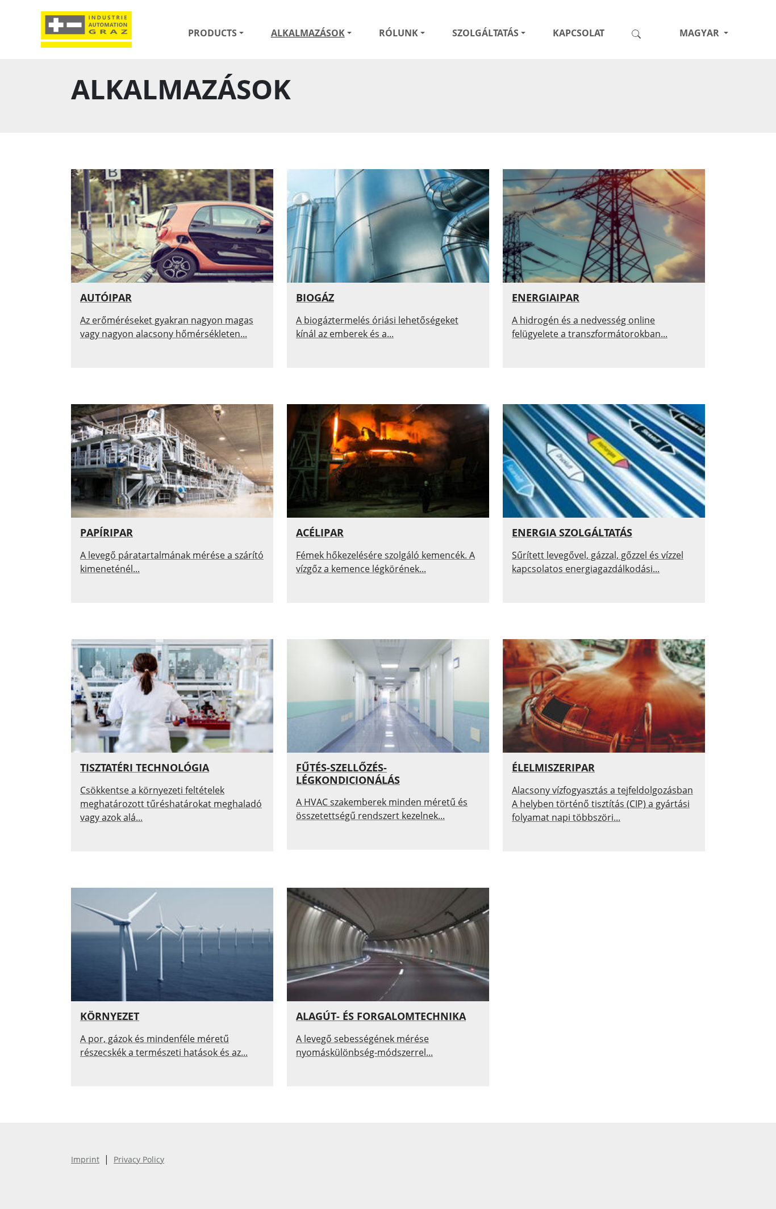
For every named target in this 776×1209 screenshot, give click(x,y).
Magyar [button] (699, 33)
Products (212, 33)
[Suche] (641, 33)
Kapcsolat (578, 33)
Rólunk (398, 33)
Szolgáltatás (485, 33)
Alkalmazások (308, 33)
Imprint (85, 1159)
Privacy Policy (139, 1159)
